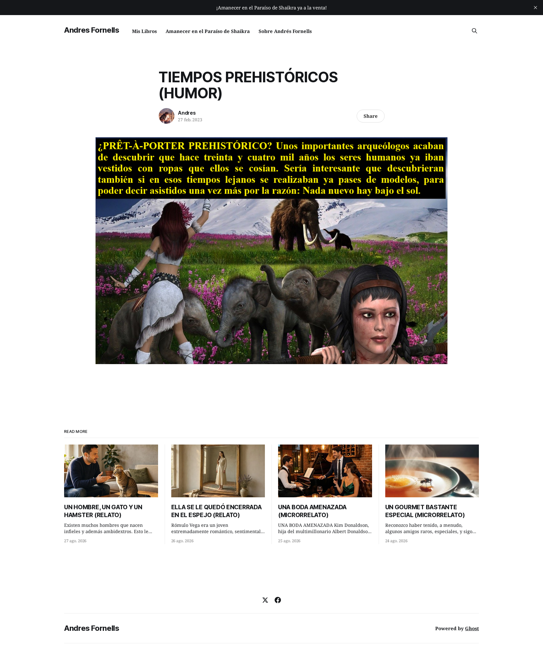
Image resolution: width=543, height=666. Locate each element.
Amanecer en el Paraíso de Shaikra (208, 31)
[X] (265, 600)
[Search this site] (474, 31)
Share (371, 116)
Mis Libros (144, 31)
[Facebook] (278, 600)
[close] (535, 8)
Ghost (472, 628)
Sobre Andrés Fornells (285, 31)
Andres (187, 113)
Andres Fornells (91, 30)
